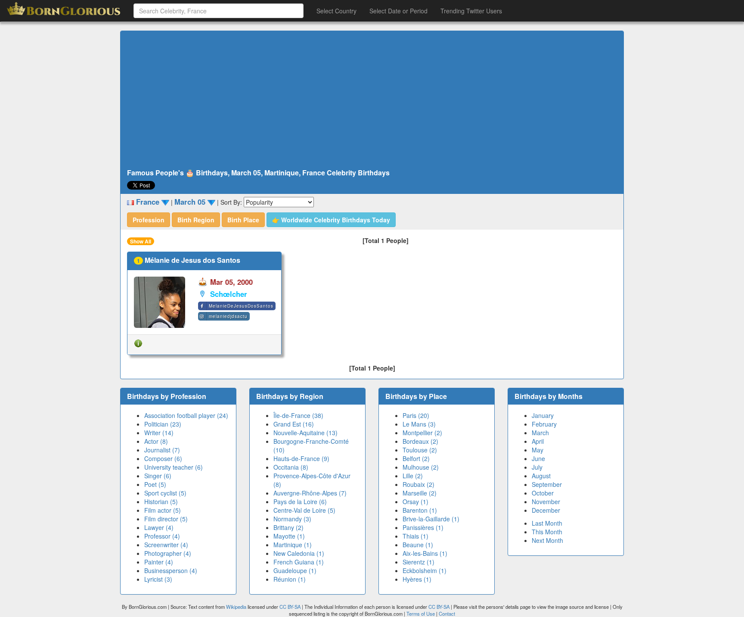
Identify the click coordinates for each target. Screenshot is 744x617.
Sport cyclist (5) (165, 493)
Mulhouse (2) (421, 467)
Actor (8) (156, 441)
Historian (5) (161, 501)
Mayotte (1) (289, 536)
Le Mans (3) (419, 424)
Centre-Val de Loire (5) (304, 510)
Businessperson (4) (170, 570)
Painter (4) (158, 562)
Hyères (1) (417, 579)
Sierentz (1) (418, 562)
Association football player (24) (186, 415)
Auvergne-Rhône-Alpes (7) (310, 493)
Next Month (547, 540)
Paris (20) (416, 415)
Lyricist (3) (158, 579)
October (543, 493)
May (537, 450)
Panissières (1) (423, 527)
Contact (447, 613)
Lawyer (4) (159, 527)
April (538, 441)
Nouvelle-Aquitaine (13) (305, 432)
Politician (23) (162, 424)
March (540, 432)
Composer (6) (163, 458)
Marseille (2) (420, 493)
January (543, 415)
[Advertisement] (372, 100)
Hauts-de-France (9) (301, 458)
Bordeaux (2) (420, 441)
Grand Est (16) (293, 424)
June (538, 458)
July (537, 467)
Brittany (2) (288, 527)
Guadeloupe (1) (294, 570)
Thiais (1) (415, 536)
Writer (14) (159, 432)
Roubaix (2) (418, 484)
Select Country (336, 10)
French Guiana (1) (298, 562)
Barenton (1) (420, 510)
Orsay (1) (415, 501)
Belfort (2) (416, 458)
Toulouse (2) (420, 450)
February (544, 424)
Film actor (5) (162, 510)
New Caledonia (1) (298, 553)
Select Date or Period (398, 10)
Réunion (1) (289, 579)
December (546, 510)
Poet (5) (155, 484)
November (546, 501)
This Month (547, 531)
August (541, 475)
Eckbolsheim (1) (424, 570)
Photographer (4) (167, 553)
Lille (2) (413, 475)
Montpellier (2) (422, 432)
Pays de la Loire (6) (300, 501)
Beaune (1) (418, 544)
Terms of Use (421, 613)
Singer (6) (157, 475)
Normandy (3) (292, 518)
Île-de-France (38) (298, 415)
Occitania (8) (290, 467)
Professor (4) (162, 536)
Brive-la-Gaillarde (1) (431, 518)
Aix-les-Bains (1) (425, 553)
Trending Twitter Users (471, 10)
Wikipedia (236, 606)
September (547, 484)
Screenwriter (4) (166, 544)
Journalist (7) (162, 450)
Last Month (547, 523)
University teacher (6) (173, 467)
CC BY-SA (290, 606)
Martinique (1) (292, 544)
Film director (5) (166, 518)
